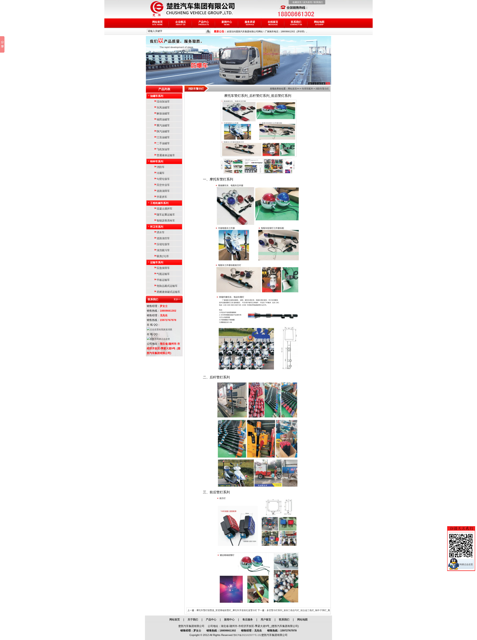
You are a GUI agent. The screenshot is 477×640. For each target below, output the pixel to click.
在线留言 (273, 23)
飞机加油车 (163, 149)
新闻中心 (227, 23)
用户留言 (266, 619)
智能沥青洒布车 (166, 220)
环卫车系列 (156, 226)
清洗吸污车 (163, 250)
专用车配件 (307, 88)
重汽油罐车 (163, 125)
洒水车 (161, 232)
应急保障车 (163, 267)
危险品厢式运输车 (167, 285)
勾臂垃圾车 (163, 178)
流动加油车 (163, 101)
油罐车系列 (156, 95)
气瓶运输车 (163, 273)
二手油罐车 (163, 143)
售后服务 (247, 619)
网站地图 (319, 23)
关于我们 (193, 619)
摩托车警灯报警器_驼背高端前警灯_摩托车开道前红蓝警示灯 (226, 610)
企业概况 (180, 23)
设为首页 (307, 2)
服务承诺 (250, 23)
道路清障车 (163, 190)
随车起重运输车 (166, 214)
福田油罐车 (163, 119)
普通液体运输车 (166, 155)
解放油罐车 (163, 113)
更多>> (177, 299)
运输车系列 (156, 262)
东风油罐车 (163, 107)
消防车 (161, 167)
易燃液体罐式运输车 (168, 291)
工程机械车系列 (159, 203)
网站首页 (157, 23)
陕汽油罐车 (163, 131)
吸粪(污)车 (163, 256)
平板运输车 (163, 279)
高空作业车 (163, 184)
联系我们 (318, 2)
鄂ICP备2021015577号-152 (247, 635)
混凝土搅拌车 (164, 208)
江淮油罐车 (163, 137)
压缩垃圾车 (163, 244)
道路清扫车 (163, 238)
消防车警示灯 (322, 88)
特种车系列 (156, 161)
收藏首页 (297, 2)
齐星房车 (162, 196)
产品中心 (203, 23)
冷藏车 (161, 172)
